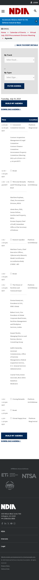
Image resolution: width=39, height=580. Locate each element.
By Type (8, 72)
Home (3, 32)
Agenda (8, 38)
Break (15, 171)
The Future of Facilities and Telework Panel (16, 288)
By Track (8, 55)
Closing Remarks (19, 399)
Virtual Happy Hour (19, 418)
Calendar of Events (18, 32)
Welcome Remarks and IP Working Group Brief (18, 185)
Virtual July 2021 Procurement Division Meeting (18, 34)
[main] (19, 250)
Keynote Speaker (19, 240)
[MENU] (3, 11)
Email (6, 28)
